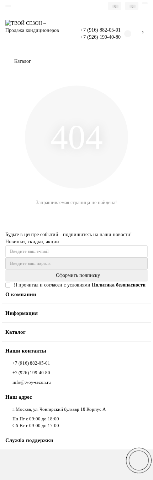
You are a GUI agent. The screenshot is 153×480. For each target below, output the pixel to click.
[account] (145, 3)
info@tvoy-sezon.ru (31, 382)
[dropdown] (8, 6)
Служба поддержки (29, 440)
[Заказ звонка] (139, 460)
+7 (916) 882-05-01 (100, 30)
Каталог (15, 332)
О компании (20, 294)
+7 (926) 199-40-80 (100, 37)
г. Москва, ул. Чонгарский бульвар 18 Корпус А (59, 409)
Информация (21, 313)
